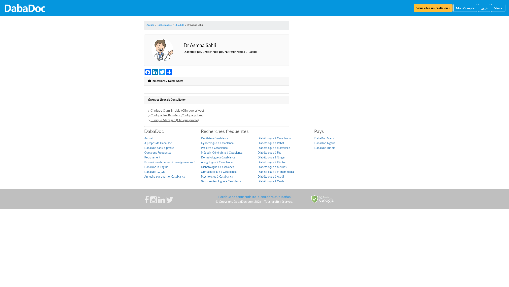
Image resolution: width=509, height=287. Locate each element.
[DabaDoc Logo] (25, 8)
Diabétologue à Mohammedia (276, 172)
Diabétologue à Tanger (271, 157)
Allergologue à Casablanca (217, 162)
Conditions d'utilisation (274, 197)
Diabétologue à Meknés (272, 167)
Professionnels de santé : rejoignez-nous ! (169, 162)
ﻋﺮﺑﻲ (484, 8)
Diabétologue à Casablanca (217, 167)
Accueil (148, 138)
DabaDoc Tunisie (324, 148)
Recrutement (152, 157)
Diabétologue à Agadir (271, 176)
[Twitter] (169, 202)
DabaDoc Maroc (324, 138)
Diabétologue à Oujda (271, 181)
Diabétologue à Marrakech (274, 148)
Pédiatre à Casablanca (214, 148)
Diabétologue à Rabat (271, 143)
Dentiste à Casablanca (214, 138)
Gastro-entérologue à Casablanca (221, 181)
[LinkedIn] (161, 202)
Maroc (498, 8)
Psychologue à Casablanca (217, 176)
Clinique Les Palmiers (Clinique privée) (177, 115)
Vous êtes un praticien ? (433, 8)
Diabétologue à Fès (269, 152)
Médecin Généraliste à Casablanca (222, 152)
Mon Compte (465, 8)
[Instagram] (153, 202)
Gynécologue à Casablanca (217, 143)
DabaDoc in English (156, 167)
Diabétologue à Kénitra (272, 162)
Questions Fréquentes (157, 152)
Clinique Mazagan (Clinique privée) (175, 120)
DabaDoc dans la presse (159, 148)
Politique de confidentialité (237, 197)
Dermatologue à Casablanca (218, 157)
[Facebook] (146, 202)
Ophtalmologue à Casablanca (219, 172)
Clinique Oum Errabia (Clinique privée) (177, 110)
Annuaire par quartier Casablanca (164, 176)
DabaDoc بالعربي (154, 172)
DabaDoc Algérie (324, 143)
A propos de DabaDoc (158, 143)
